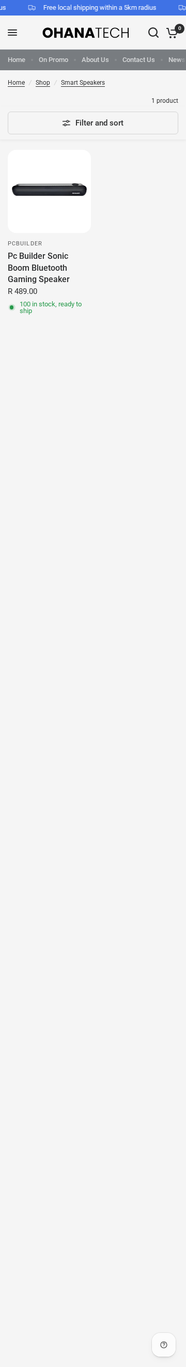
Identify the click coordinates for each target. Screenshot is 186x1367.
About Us (95, 60)
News (176, 60)
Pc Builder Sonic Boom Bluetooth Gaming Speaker (39, 267)
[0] (170, 32)
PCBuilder (25, 243)
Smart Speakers (83, 82)
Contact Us (138, 60)
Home (16, 60)
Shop (43, 82)
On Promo (53, 60)
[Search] (153, 32)
